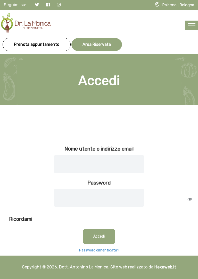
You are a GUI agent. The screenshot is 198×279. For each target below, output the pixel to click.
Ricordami (20, 219)
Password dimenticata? (99, 250)
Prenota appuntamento (36, 44)
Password (99, 183)
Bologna (186, 5)
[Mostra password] (189, 199)
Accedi (99, 236)
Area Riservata (96, 44)
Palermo (169, 5)
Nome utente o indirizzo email (99, 149)
